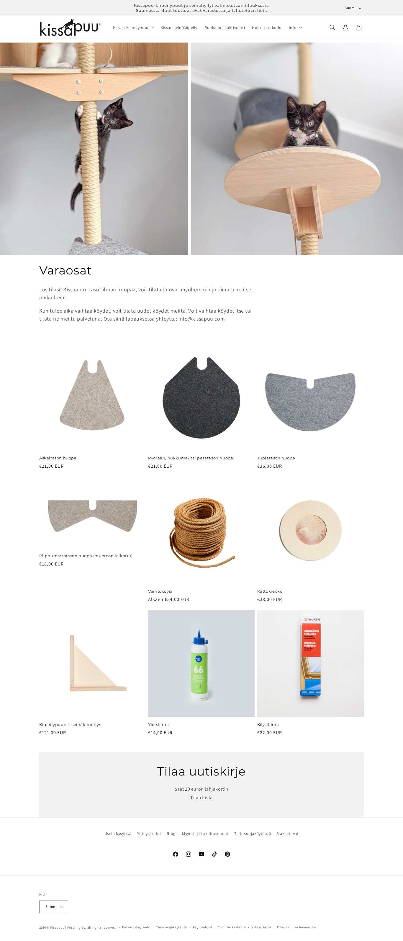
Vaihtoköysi (160, 591)
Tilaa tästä (201, 797)
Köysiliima (268, 724)
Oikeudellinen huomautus (297, 927)
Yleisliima (158, 724)
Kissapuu (57, 927)
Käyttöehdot (202, 927)
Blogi (171, 833)
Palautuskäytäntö (136, 927)
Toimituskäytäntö (232, 927)
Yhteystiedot (149, 833)
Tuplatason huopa (276, 458)
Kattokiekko (270, 591)
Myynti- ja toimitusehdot (205, 833)
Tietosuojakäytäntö (252, 833)
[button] (133, 27)
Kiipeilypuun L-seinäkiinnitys (70, 724)
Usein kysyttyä (118, 833)
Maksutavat (288, 833)
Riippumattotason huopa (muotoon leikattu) (86, 555)
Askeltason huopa (58, 458)
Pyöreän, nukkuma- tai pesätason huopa (190, 458)
